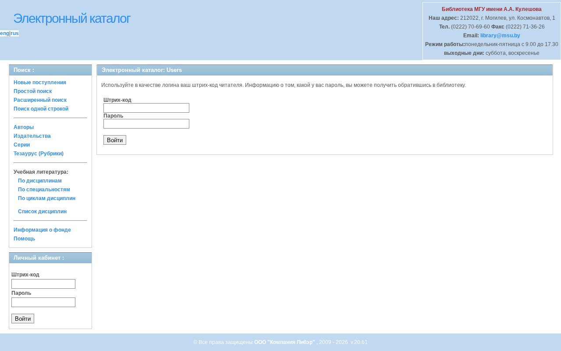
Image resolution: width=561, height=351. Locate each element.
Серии (22, 145)
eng (4, 33)
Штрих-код (25, 275)
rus (15, 33)
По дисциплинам (40, 181)
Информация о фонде (42, 230)
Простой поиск (33, 91)
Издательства (32, 136)
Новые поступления (40, 82)
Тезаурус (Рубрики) (39, 153)
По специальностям (44, 189)
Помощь (24, 239)
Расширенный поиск (40, 100)
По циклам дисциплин (46, 198)
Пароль (21, 293)
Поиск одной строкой (41, 109)
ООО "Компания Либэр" (285, 342)
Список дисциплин (42, 211)
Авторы (24, 127)
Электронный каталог (71, 18)
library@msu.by (499, 35)
